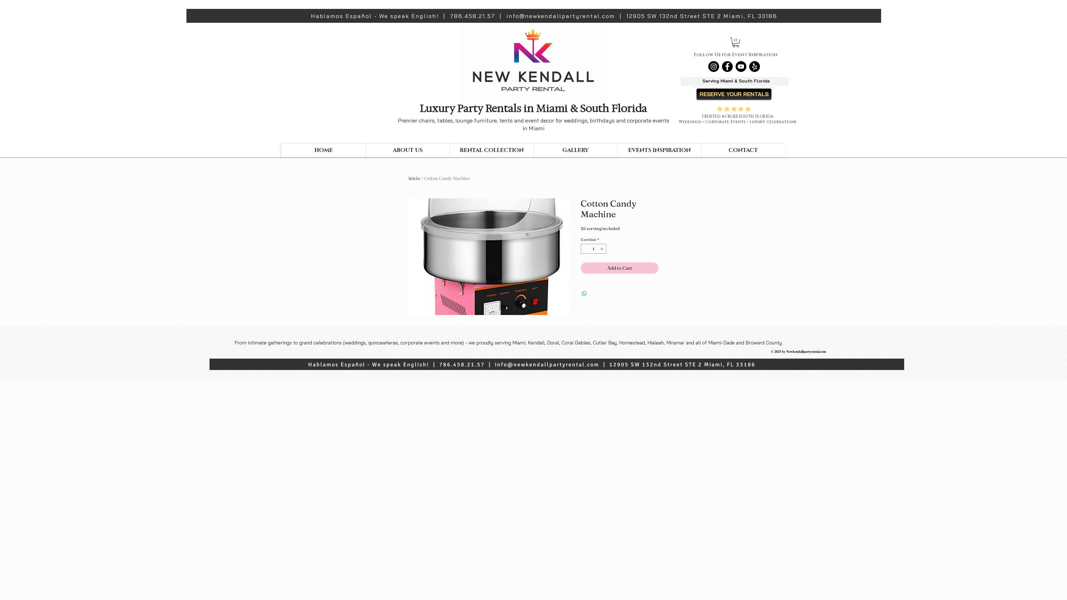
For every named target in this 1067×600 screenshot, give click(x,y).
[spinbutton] (593, 249)
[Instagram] (713, 66)
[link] (736, 42)
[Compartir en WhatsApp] (584, 293)
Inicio (414, 178)
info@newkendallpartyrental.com (560, 15)
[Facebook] (727, 66)
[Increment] (602, 249)
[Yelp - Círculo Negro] (754, 66)
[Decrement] (585, 249)
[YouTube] (741, 66)
